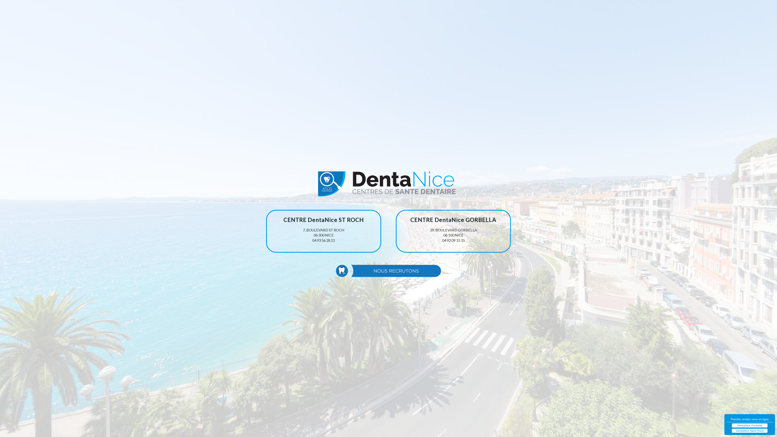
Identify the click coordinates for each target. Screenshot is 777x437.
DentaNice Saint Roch (750, 430)
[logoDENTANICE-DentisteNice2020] (388, 185)
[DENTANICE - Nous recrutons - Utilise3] (388, 271)
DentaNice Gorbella (749, 425)
